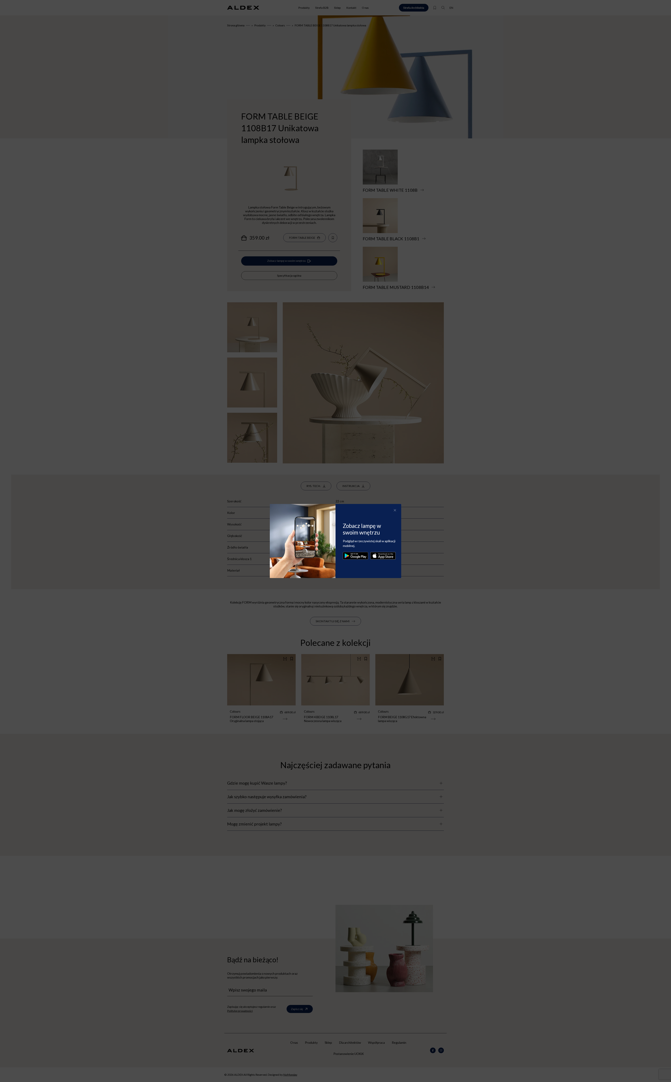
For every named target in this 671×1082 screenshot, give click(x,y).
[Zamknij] (395, 510)
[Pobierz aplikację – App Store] (383, 556)
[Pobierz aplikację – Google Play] (355, 556)
